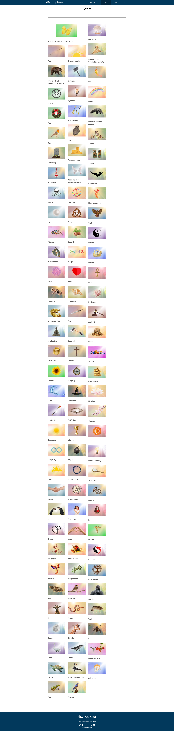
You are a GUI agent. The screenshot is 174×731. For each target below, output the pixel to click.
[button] (124, 2)
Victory (71, 440)
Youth (50, 480)
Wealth (91, 361)
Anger (70, 460)
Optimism (52, 440)
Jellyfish (92, 678)
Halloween (72, 400)
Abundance (73, 559)
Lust (90, 520)
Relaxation (92, 183)
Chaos (50, 103)
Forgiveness (73, 579)
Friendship (52, 242)
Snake (70, 618)
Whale (70, 658)
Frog (49, 697)
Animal (91, 144)
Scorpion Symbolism (76, 677)
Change (91, 421)
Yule (49, 123)
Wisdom (51, 281)
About (79, 721)
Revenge (51, 301)
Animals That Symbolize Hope (60, 41)
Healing (91, 401)
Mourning (52, 163)
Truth (90, 223)
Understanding (94, 461)
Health (91, 540)
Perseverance (74, 160)
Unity (90, 101)
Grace (50, 539)
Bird (49, 143)
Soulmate (72, 301)
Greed (90, 342)
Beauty (51, 638)
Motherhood (73, 499)
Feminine (92, 39)
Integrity (71, 380)
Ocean (50, 400)
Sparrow (71, 598)
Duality (91, 243)
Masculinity (73, 120)
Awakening (52, 341)
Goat (50, 618)
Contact (83, 721)
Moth (50, 598)
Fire (89, 82)
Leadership (52, 420)
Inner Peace (93, 579)
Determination (54, 321)
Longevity (52, 460)
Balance (91, 559)
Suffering (72, 420)
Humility (51, 519)
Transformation (74, 61)
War (49, 61)
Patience (92, 302)
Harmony (72, 202)
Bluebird (71, 697)
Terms (94, 721)
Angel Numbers (94, 2)
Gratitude (52, 361)
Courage (71, 81)
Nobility (91, 262)
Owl (69, 140)
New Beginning (94, 203)
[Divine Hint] (54, 2)
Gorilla (91, 599)
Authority (92, 322)
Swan (50, 658)
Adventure (52, 559)
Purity (50, 222)
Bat (89, 639)
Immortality (73, 480)
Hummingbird (94, 658)
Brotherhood (53, 262)
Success (92, 163)
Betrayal (71, 321)
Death (50, 202)
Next (53, 702)
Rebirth (51, 578)
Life (89, 282)
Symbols (106, 2)
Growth (71, 242)
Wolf (90, 619)
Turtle (50, 677)
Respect (51, 499)
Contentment (94, 381)
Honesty (91, 500)
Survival (71, 341)
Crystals (116, 2)
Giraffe (71, 638)
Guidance (52, 182)
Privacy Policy (89, 721)
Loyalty (51, 380)
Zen (90, 441)
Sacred (71, 361)
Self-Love (72, 519)
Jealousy (92, 480)
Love (70, 539)
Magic (70, 262)
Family (71, 222)
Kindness (72, 281)
